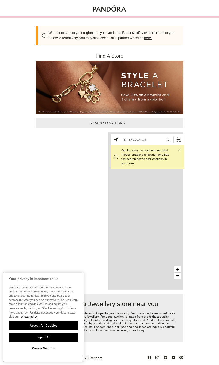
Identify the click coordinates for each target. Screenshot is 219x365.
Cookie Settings (43, 348)
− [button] (177, 275)
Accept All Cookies (43, 325)
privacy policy (29, 316)
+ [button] (177, 269)
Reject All (44, 337)
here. (148, 38)
